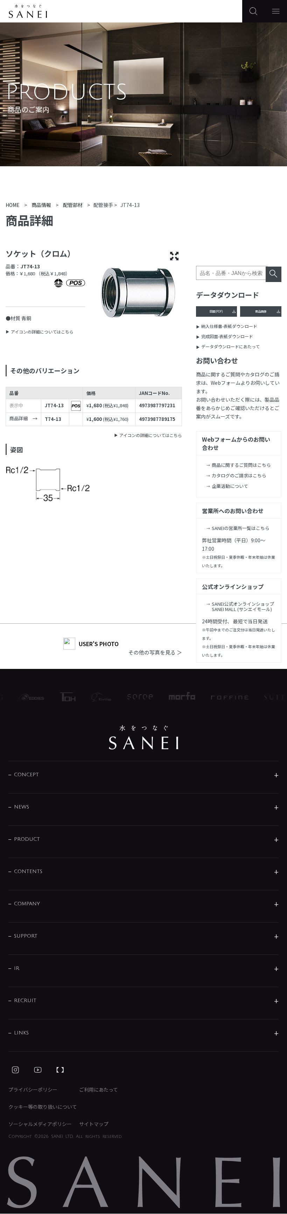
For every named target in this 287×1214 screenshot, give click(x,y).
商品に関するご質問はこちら (241, 465)
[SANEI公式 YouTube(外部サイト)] (38, 1070)
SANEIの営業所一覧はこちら (241, 528)
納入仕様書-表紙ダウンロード (229, 326)
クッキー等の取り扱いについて (42, 1106)
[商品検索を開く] (253, 11)
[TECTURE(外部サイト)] (60, 1070)
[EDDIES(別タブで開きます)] (25, 697)
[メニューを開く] (276, 11)
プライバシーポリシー (32, 1089)
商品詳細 (18, 419)
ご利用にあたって (98, 1089)
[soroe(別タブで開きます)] (134, 696)
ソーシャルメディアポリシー (40, 1123)
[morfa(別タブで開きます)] (176, 697)
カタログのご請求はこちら (239, 475)
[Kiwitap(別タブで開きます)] (95, 697)
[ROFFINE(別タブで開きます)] (223, 697)
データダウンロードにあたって (230, 346)
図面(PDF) (216, 311)
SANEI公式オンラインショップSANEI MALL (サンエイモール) (243, 606)
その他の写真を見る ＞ (155, 652)
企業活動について (230, 486)
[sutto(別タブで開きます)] (271, 697)
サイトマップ (93, 1123)
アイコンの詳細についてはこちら (42, 332)
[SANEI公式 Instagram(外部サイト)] (15, 1070)
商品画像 (260, 311)
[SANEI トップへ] (143, 737)
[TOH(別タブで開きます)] (61, 696)
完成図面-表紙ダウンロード (227, 336)
